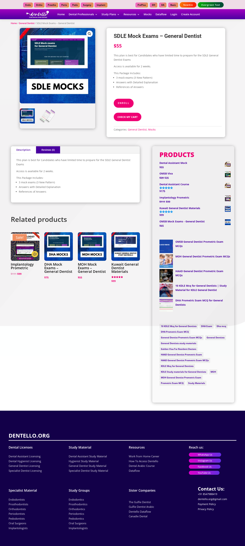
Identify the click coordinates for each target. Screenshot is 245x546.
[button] (89, 34)
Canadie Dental (138, 516)
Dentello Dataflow (140, 511)
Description (23, 149)
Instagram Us (205, 460)
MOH (213, 371)
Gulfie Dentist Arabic (142, 506)
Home (61, 14)
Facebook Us (204, 466)
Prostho (52, 4)
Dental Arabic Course (142, 466)
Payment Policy (207, 504)
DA (162, 4)
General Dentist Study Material (87, 466)
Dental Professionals (81, 14)
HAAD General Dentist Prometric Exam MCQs (185, 360)
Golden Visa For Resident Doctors (178, 349)
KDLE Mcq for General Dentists (177, 366)
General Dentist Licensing (24, 466)
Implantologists (18, 528)
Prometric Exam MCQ (172, 383)
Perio (64, 4)
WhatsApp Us (205, 454)
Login (173, 14)
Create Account (190, 14)
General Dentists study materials (178, 343)
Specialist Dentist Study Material (88, 470)
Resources (130, 14)
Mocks (148, 14)
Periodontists (17, 513)
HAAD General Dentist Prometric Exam (181, 354)
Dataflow (161, 14)
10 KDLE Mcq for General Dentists (179, 326)
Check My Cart (127, 117)
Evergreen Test (210, 4)
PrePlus (142, 4)
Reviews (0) (48, 149)
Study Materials (196, 383)
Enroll (123, 103)
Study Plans (109, 14)
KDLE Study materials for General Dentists (183, 371)
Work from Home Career (144, 456)
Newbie (188, 4)
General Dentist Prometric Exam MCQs (181, 337)
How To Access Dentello (143, 461)
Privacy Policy (206, 509)
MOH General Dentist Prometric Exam (181, 377)
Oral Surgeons (17, 523)
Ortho (39, 4)
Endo (28, 4)
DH (153, 4)
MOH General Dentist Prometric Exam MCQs (202, 256)
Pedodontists (17, 518)
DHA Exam (206, 326)
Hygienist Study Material (84, 461)
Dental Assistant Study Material (88, 456)
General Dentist (26, 23)
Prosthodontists (18, 504)
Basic (173, 4)
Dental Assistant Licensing (25, 456)
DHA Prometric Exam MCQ (175, 331)
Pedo (75, 4)
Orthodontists (17, 509)
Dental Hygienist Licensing (25, 461)
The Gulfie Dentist (140, 502)
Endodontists (17, 499)
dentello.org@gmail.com (212, 499)
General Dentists (216, 337)
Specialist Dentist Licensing (25, 470)
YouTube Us (204, 472)
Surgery (87, 4)
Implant (101, 4)
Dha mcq (221, 326)
